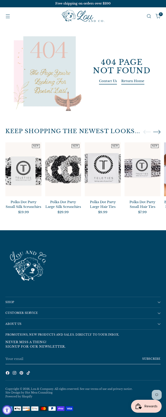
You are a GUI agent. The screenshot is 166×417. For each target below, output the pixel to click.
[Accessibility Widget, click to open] (7, 410)
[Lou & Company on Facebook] (8, 374)
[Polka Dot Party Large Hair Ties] (103, 169)
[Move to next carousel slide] (157, 131)
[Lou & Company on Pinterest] (21, 374)
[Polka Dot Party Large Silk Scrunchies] (63, 169)
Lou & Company (42, 389)
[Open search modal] (149, 16)
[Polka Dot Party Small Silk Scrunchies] (23, 169)
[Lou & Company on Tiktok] (28, 374)
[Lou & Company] (83, 16)
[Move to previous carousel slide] (147, 132)
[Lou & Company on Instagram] (15, 374)
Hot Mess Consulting (39, 392)
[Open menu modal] (7, 16)
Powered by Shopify (18, 396)
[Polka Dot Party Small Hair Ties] (142, 169)
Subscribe (151, 358)
